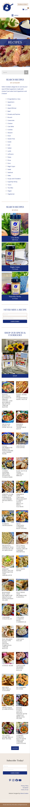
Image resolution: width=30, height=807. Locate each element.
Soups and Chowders (14, 179)
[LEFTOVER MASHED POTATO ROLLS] (22, 662)
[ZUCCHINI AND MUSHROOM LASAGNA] (22, 590)
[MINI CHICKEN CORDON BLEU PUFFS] (22, 520)
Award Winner (12, 108)
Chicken (10, 123)
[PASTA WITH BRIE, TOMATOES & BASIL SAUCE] (22, 395)
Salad (9, 169)
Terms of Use (24, 789)
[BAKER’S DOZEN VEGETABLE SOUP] (22, 420)
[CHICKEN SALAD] (22, 637)
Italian (10, 148)
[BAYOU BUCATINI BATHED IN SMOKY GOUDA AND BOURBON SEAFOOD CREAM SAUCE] (8, 395)
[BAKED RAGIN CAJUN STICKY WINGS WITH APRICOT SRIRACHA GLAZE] (22, 707)
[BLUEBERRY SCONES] (22, 683)
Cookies (10, 130)
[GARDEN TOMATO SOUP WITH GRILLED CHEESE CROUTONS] (22, 733)
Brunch (10, 117)
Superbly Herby (12, 182)
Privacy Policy (24, 785)
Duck (9, 136)
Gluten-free (11, 139)
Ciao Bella (11, 126)
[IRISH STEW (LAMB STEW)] (8, 707)
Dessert (10, 133)
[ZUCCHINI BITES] (22, 566)
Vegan (10, 191)
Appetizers (11, 102)
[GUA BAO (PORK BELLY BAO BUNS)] (8, 733)
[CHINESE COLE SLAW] (8, 614)
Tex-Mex (10, 188)
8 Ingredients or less (14, 99)
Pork (9, 163)
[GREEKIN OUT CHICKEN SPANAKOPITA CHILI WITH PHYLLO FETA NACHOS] (22, 494)
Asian (9, 105)
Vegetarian (11, 194)
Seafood (10, 172)
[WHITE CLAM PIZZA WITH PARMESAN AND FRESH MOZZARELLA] (8, 494)
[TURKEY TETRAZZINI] (8, 520)
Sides (9, 175)
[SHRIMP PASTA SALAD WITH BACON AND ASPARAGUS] (8, 566)
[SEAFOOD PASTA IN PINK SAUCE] (8, 420)
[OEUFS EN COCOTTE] (22, 444)
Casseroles (11, 120)
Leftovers (11, 154)
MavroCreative (24, 793)
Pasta (9, 157)
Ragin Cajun (11, 166)
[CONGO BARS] (8, 662)
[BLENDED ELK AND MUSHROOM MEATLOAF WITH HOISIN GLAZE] (8, 590)
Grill (9, 145)
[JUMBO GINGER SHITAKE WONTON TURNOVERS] (8, 468)
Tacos (9, 185)
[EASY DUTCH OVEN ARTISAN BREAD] (22, 468)
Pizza (9, 160)
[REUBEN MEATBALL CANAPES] (8, 683)
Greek (9, 142)
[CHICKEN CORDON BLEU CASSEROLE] (22, 614)
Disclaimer (25, 787)
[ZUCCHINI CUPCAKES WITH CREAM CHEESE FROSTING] (22, 543)
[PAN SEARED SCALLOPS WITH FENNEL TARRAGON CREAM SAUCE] (8, 637)
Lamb (9, 151)
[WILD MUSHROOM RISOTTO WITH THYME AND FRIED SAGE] (8, 444)
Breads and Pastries (14, 114)
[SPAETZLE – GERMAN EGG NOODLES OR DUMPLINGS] (8, 543)
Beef (9, 111)
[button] (22, 4)
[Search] (26, 72)
